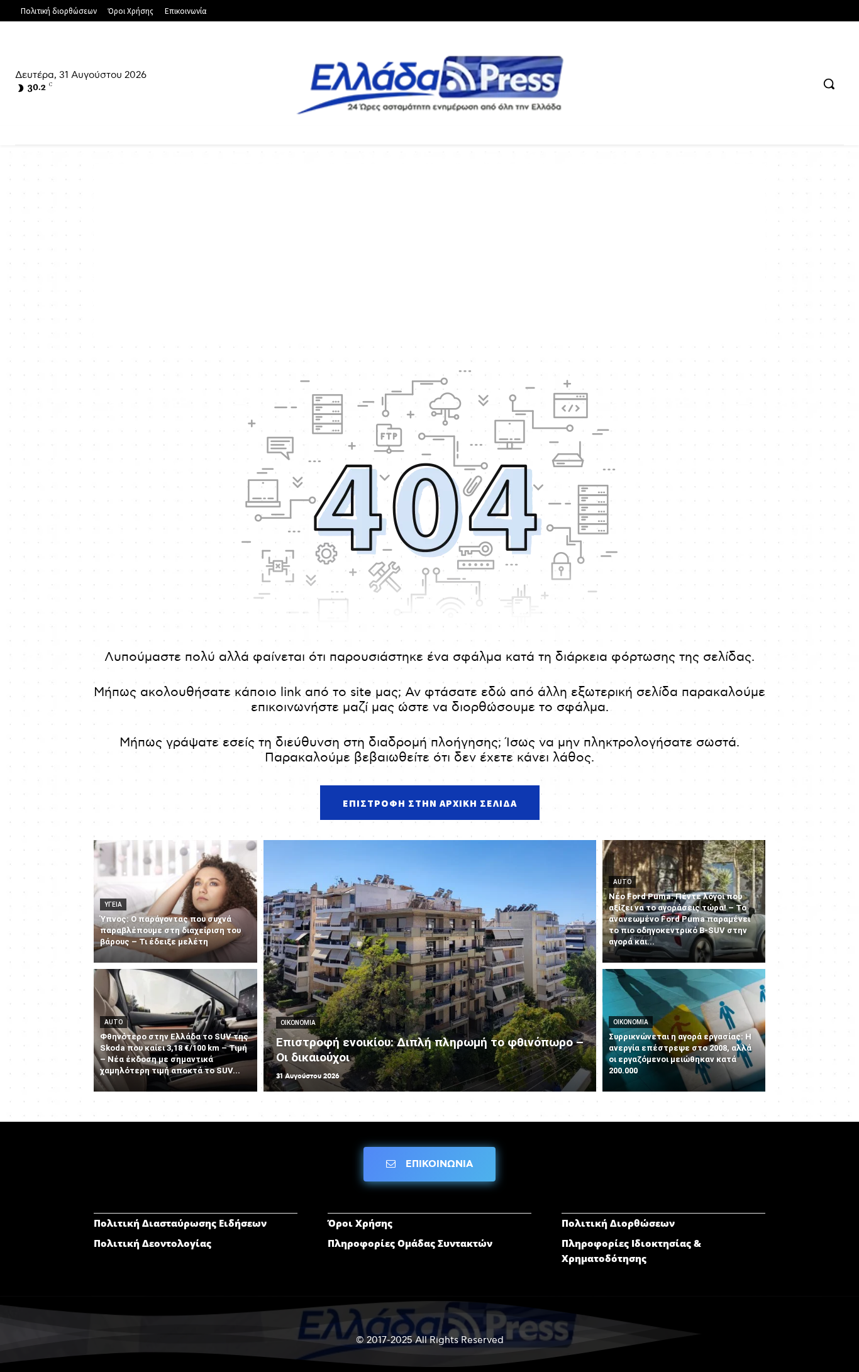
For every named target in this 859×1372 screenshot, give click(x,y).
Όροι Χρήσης (360, 1223)
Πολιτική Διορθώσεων (618, 1223)
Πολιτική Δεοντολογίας (152, 1243)
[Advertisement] (429, 252)
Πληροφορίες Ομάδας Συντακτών (410, 1243)
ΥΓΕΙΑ (113, 904)
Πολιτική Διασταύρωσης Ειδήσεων (180, 1223)
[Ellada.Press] (429, 84)
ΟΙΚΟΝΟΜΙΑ (298, 1022)
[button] (829, 84)
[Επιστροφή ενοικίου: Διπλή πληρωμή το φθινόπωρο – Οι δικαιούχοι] (429, 966)
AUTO (113, 1022)
